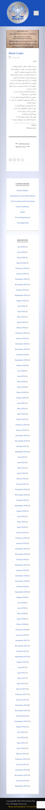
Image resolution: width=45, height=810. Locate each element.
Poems (22, 212)
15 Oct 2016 (15, 57)
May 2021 (21, 468)
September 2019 (21, 565)
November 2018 (21, 581)
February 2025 (21, 268)
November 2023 (21, 349)
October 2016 (21, 716)
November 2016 (21, 710)
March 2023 (21, 392)
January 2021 (21, 484)
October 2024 (21, 290)
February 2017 (21, 694)
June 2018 (21, 608)
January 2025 (21, 274)
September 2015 (21, 786)
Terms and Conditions (17, 807)
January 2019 (21, 570)
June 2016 (21, 737)
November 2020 (21, 495)
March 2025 (21, 263)
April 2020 (21, 527)
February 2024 (21, 333)
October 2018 (21, 586)
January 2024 (21, 338)
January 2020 (21, 543)
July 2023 (21, 371)
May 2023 (21, 382)
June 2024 (21, 311)
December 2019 (21, 549)
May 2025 (21, 257)
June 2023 (21, 376)
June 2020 (21, 516)
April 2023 (21, 387)
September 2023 (21, 360)
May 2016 (21, 743)
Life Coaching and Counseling (23, 201)
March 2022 (21, 419)
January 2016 (21, 764)
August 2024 (21, 301)
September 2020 (21, 506)
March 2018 (21, 624)
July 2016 (21, 732)
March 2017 (21, 689)
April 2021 (21, 473)
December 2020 (21, 489)
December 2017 (21, 640)
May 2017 (21, 678)
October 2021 (21, 446)
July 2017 (21, 667)
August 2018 (21, 597)
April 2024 (21, 322)
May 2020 (21, 522)
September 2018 (21, 592)
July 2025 (21, 247)
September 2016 (21, 721)
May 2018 (21, 613)
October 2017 (21, 651)
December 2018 (21, 576)
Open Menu (36, 13)
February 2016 (21, 759)
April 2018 (21, 619)
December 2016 (21, 705)
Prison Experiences (22, 217)
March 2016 (21, 754)
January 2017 (21, 700)
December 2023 (21, 344)
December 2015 (21, 770)
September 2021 (21, 452)
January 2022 (21, 430)
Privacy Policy (33, 807)
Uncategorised (22, 223)
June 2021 (21, 462)
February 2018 (21, 630)
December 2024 (21, 279)
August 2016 (21, 727)
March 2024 (21, 328)
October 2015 (21, 781)
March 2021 (21, 479)
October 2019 (21, 559)
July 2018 (21, 603)
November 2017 (21, 646)
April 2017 (21, 684)
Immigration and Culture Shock (22, 196)
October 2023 (21, 355)
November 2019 (21, 554)
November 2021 (21, 441)
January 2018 (21, 635)
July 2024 (21, 306)
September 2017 (21, 657)
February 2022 (21, 425)
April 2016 (21, 748)
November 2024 (21, 284)
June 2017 (21, 673)
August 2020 (21, 511)
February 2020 (21, 538)
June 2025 (21, 252)
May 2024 (21, 317)
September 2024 (21, 295)
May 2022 (21, 408)
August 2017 (21, 662)
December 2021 (21, 435)
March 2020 (21, 533)
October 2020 (21, 500)
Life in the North (22, 207)
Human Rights (22, 190)
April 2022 (21, 414)
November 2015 (21, 775)
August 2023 (21, 365)
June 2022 (21, 403)
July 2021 (21, 457)
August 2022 (21, 398)
